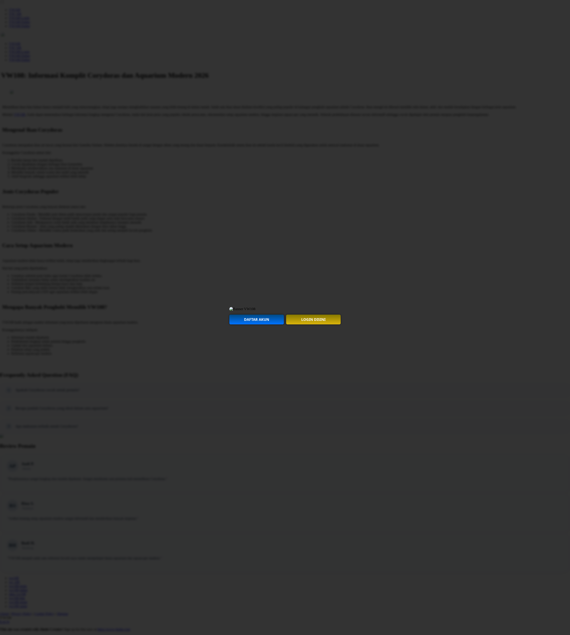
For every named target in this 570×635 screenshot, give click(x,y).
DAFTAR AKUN (256, 319)
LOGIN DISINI (313, 319)
